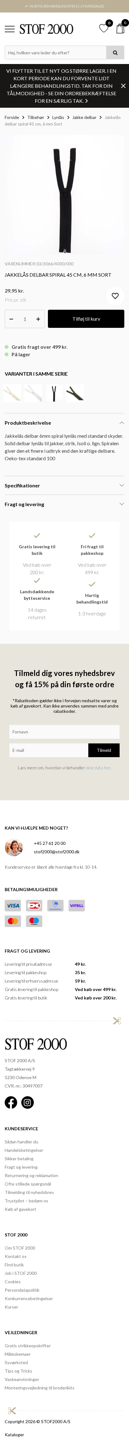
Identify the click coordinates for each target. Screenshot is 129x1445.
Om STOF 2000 (20, 1247)
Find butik (14, 1264)
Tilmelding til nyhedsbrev (29, 1192)
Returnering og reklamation (31, 1175)
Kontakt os (16, 1256)
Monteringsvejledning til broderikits (40, 1387)
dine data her (98, 767)
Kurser (11, 1306)
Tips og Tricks (18, 1370)
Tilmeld (104, 750)
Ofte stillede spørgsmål (28, 1183)
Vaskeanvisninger (22, 1379)
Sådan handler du (21, 1141)
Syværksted (16, 1362)
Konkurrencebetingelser (29, 1298)
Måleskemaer (18, 1354)
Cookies (13, 1281)
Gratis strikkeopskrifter (28, 1345)
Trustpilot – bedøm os (26, 1200)
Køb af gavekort (20, 1209)
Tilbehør (35, 117)
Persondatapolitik (22, 1290)
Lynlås (58, 117)
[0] (120, 28)
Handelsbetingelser (24, 1150)
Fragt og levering (21, 1167)
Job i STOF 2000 (21, 1273)
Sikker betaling (19, 1158)
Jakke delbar (84, 117)
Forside (12, 117)
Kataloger (14, 1434)
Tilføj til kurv (86, 319)
